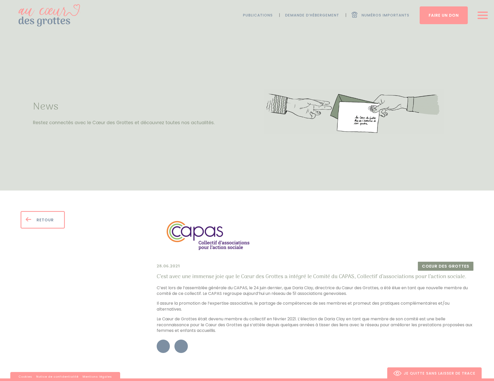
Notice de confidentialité (57, 377)
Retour (44, 220)
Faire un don (444, 15)
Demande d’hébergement (312, 15)
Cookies (25, 377)
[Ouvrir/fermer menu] (481, 15)
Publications (258, 15)
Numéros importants (385, 15)
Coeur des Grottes (445, 266)
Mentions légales (97, 377)
